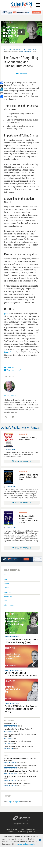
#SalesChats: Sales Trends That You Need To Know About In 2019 (20, 735)
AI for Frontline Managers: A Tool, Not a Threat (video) (21, 771)
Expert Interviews (14, 49)
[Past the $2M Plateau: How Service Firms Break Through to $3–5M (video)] (21, 689)
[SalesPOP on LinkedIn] (12, 417)
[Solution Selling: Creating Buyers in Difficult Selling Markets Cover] (8, 477)
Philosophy (11, 832)
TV (4, 49)
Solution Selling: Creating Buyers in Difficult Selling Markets (28, 477)
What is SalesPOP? (28, 829)
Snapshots (7, 592)
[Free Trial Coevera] (21, 12)
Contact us (22, 832)
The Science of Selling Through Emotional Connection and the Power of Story (29, 519)
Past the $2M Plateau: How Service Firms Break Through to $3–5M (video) (21, 708)
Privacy (15, 829)
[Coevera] (21, 818)
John (6, 313)
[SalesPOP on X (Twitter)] (6, 417)
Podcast (7, 583)
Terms (8, 829)
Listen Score (9, 352)
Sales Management (29, 49)
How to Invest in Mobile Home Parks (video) (17, 783)
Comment (10, 367)
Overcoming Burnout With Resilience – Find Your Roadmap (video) (21, 641)
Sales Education (9, 605)
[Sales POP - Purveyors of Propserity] (21, 4)
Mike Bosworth (25, 52)
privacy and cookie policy (26, 844)
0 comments (22, 74)
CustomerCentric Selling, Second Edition (28, 438)
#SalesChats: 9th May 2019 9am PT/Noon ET (18, 729)
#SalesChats (8, 731)
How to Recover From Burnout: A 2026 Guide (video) (20, 766)
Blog (5, 579)
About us (32, 832)
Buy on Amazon (23, 461)
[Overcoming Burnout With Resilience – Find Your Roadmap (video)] (21, 623)
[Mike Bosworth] (9, 386)
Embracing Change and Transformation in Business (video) (21, 674)
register (17, 802)
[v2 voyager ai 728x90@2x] (21, 559)
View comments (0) (14, 370)
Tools (5, 601)
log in (10, 802)
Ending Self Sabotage (10, 724)
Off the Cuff (8, 596)
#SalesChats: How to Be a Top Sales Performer (18, 746)
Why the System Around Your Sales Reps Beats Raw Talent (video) (20, 760)
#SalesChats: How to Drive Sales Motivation (17, 741)
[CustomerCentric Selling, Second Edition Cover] (8, 440)
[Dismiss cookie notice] (40, 840)
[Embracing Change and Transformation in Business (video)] (21, 656)
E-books (6, 588)
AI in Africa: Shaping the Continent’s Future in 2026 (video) (20, 777)
